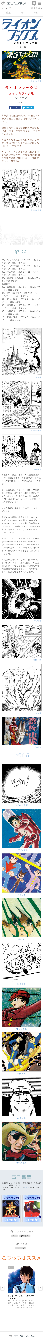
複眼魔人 (37, 469)
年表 (36, 13)
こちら (26, 1187)
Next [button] (40, 1288)
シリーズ (21, 1248)
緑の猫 (38, 377)
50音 (21, 13)
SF (14, 1236)
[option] (21, 1287)
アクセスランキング (7, 13)
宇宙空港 (37, 621)
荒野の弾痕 (37, 660)
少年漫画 (25, 1236)
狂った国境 (37, 713)
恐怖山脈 (37, 747)
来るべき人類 (36, 81)
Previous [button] (2, 1288)
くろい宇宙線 (36, 430)
